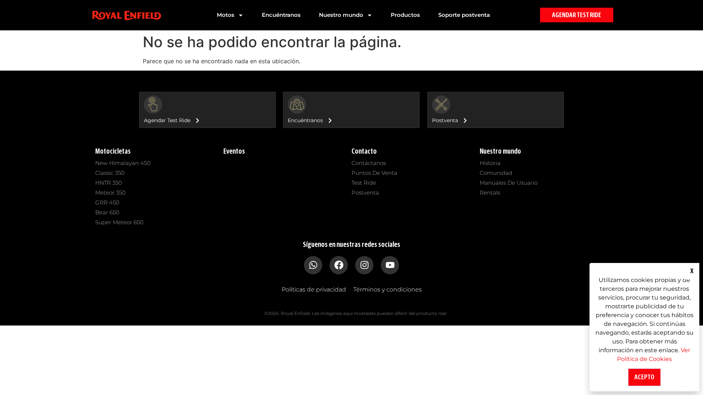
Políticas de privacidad (314, 289)
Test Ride (364, 182)
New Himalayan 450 (122, 162)
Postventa (365, 192)
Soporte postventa (464, 14)
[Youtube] (390, 265)
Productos (405, 14)
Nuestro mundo (341, 14)
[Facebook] (339, 265)
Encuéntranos (281, 14)
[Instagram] (364, 265)
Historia (490, 162)
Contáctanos (369, 162)
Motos (225, 14)
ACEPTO (644, 377)
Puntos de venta (374, 172)
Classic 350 (109, 172)
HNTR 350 (108, 182)
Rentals (490, 192)
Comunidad (496, 172)
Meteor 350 (110, 192)
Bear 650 (107, 212)
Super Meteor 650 (119, 222)
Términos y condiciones (387, 289)
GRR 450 (107, 202)
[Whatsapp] (313, 265)
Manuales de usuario (509, 182)
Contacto (364, 151)
